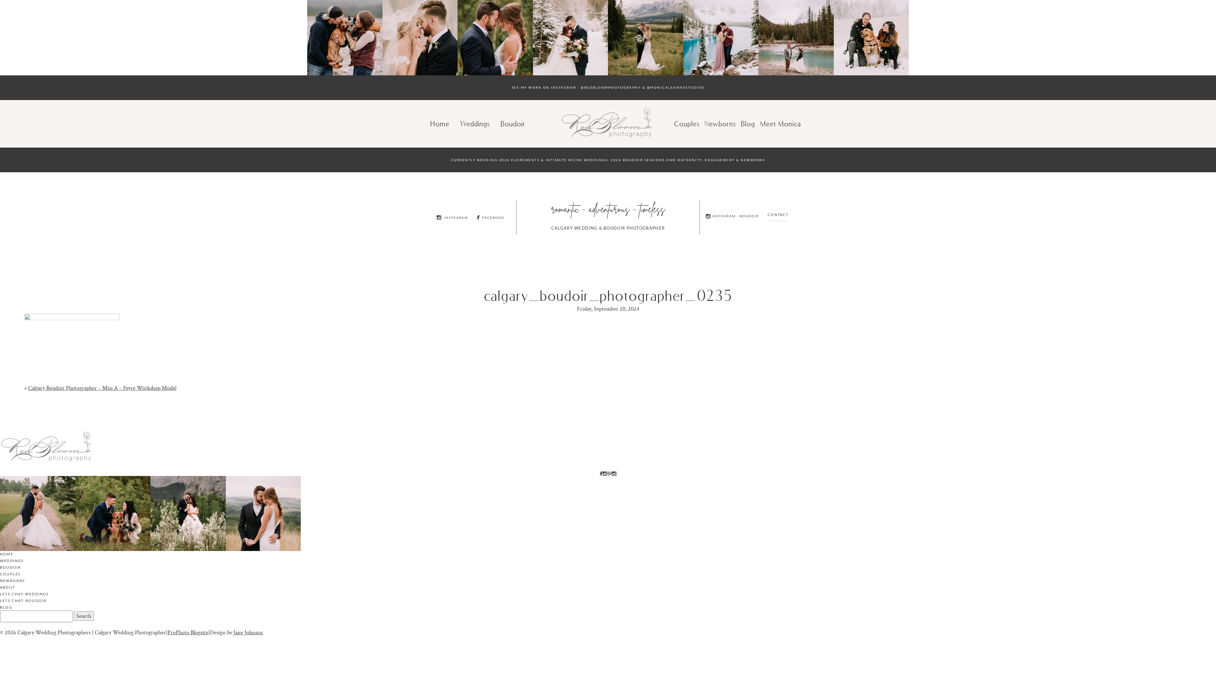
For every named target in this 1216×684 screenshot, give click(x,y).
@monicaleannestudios (676, 87)
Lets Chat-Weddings (24, 594)
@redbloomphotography (611, 87)
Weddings (475, 124)
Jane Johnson (248, 632)
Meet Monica (780, 124)
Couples (687, 124)
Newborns (720, 124)
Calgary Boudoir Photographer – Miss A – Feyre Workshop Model (102, 388)
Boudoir (513, 124)
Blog (6, 607)
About (7, 587)
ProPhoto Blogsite (188, 632)
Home (440, 124)
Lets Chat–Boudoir (23, 600)
